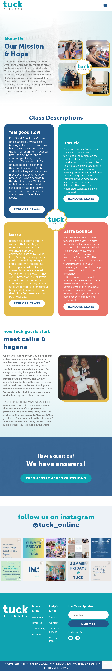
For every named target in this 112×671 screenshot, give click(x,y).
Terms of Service (89, 664)
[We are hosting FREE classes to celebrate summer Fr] (78, 571)
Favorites (37, 622)
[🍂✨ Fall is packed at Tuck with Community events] (33, 571)
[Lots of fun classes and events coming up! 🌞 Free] (56, 548)
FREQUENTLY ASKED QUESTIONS (56, 478)
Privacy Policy (66, 664)
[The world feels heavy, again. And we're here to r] (101, 548)
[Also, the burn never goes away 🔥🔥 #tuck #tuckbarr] (101, 571)
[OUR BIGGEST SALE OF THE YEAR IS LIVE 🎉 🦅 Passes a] (11, 571)
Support (53, 617)
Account (37, 634)
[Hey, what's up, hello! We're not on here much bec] (11, 548)
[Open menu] (105, 6)
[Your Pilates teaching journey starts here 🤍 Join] (78, 548)
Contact (53, 622)
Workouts (37, 617)
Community (38, 628)
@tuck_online (56, 524)
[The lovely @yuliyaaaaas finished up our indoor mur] (56, 571)
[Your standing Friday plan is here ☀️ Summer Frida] (33, 548)
